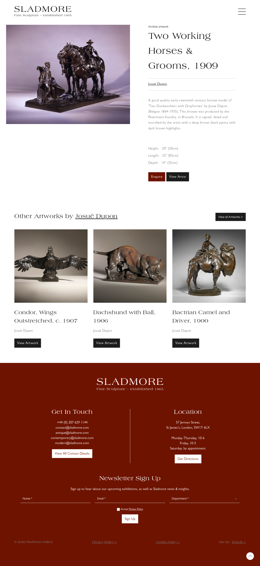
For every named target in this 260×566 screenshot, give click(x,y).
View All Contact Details (72, 454)
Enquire (156, 177)
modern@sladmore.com (72, 443)
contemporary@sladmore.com (72, 438)
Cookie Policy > (168, 542)
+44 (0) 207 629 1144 (72, 423)
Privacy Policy (136, 509)
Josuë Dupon (157, 84)
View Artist (177, 177)
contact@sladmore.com (72, 428)
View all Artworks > (230, 217)
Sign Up (130, 519)
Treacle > (239, 542)
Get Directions (188, 459)
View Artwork (27, 343)
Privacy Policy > (104, 542)
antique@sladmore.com (72, 433)
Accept (131, 509)
